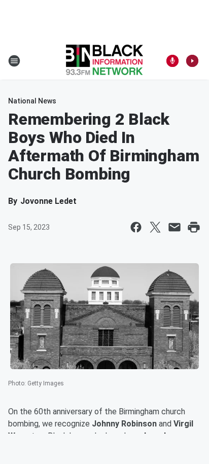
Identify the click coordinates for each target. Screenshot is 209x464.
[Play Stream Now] (192, 61)
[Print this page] (194, 227)
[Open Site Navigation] (14, 61)
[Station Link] (104, 61)
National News (32, 101)
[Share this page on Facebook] (136, 227)
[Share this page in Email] (174, 227)
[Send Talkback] (172, 61)
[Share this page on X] (155, 227)
